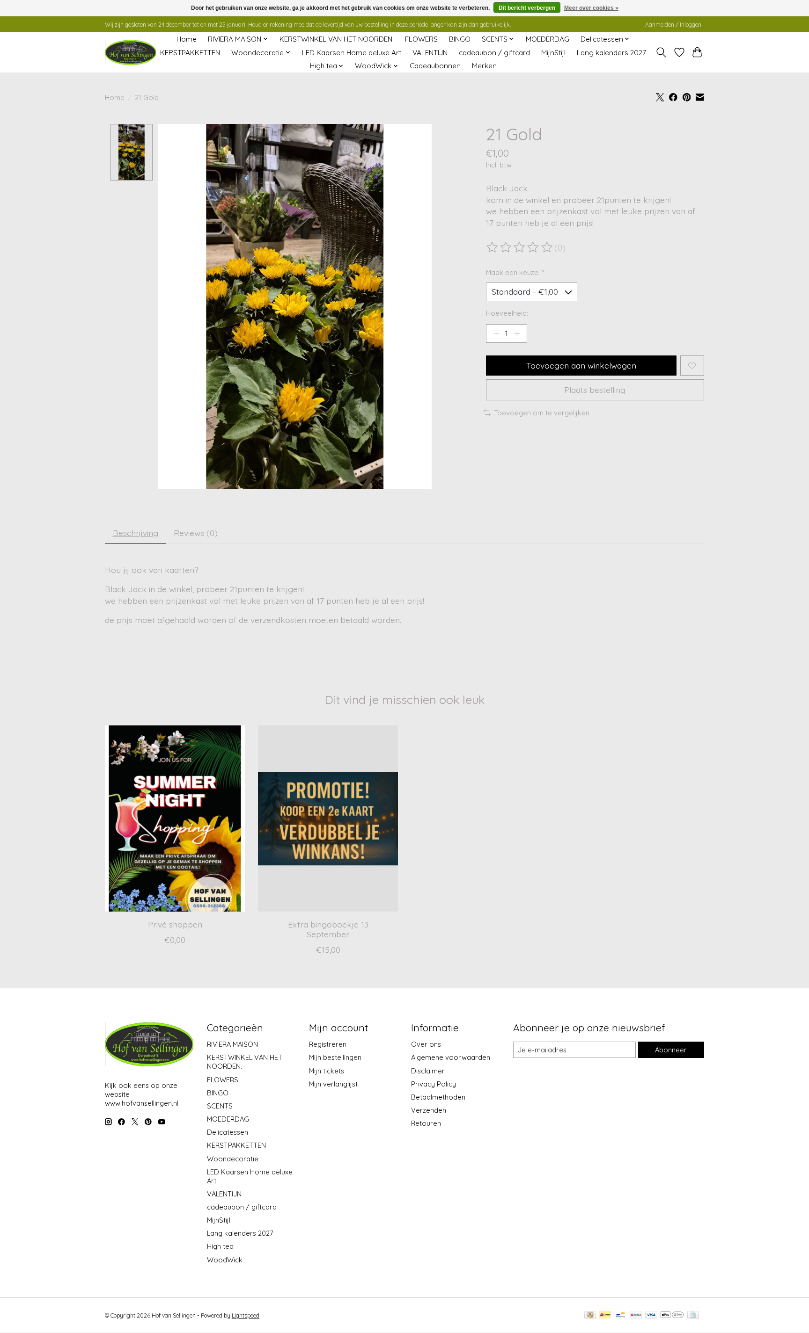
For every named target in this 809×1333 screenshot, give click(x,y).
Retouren (426, 1123)
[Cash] (590, 1315)
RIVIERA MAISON (232, 1044)
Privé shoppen (175, 924)
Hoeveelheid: (507, 313)
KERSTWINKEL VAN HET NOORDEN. (336, 39)
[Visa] (651, 1315)
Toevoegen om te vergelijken (541, 412)
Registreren (327, 1044)
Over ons (426, 1044)
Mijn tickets (326, 1070)
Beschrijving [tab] (135, 533)
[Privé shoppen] (175, 818)
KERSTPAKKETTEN (190, 52)
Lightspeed (245, 1315)
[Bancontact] (620, 1315)
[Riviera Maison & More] (130, 52)
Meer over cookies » (591, 8)
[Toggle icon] (661, 52)
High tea (220, 1246)
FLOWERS (421, 39)
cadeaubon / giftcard (494, 52)
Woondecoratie (232, 1158)
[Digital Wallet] (672, 1315)
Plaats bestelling (594, 389)
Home (187, 39)
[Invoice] (693, 1315)
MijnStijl (553, 52)
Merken (484, 65)
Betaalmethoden (438, 1097)
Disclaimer (428, 1070)
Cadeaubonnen (435, 65)
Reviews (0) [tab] (196, 533)
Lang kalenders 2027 (611, 52)
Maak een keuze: (515, 272)
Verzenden (428, 1110)
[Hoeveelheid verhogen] (516, 333)
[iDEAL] (605, 1315)
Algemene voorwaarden (450, 1057)
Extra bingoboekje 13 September (328, 929)
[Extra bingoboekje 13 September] (328, 818)
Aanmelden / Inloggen (673, 24)
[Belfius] (636, 1315)
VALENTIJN (430, 52)
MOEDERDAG (547, 39)
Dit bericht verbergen (527, 8)
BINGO (460, 39)
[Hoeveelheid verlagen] (496, 333)
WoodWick (225, 1259)
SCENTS (220, 1105)
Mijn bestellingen (335, 1057)
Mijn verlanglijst (333, 1083)
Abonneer (671, 1049)
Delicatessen (227, 1132)
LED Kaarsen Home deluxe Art (351, 52)
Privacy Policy (433, 1083)
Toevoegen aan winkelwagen (581, 365)
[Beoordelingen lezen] (520, 247)
